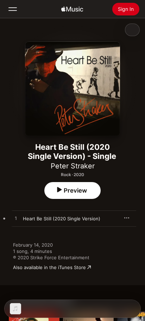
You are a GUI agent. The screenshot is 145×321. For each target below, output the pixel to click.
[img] (72, 9)
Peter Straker (73, 166)
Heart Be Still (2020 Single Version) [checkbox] (61, 218)
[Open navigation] (12, 9)
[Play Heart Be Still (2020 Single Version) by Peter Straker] (16, 218)
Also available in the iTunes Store (49, 267)
